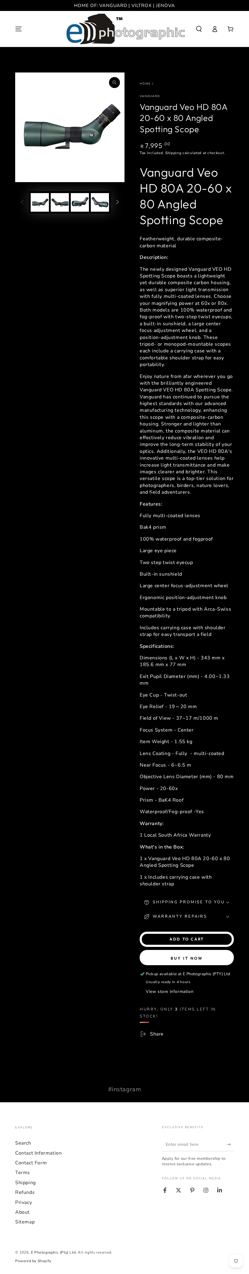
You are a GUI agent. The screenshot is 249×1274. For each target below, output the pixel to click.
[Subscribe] (230, 1144)
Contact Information (38, 1153)
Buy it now (187, 958)
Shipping (173, 152)
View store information (169, 991)
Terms (22, 1172)
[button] (199, 29)
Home (145, 84)
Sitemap (25, 1222)
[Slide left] (22, 202)
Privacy (23, 1202)
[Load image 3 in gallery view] (80, 202)
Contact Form (31, 1162)
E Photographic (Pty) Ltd (53, 1252)
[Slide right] (117, 202)
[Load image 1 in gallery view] (40, 202)
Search (23, 1143)
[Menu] (18, 29)
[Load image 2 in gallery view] (60, 202)
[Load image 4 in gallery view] (100, 202)
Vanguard (150, 96)
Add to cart (186, 939)
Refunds (25, 1192)
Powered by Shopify (33, 1260)
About (22, 1212)
